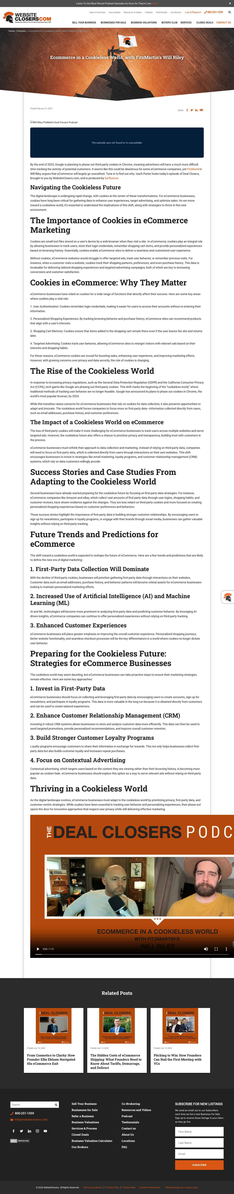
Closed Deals (204, 22)
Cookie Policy (129, 1187)
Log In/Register (193, 12)
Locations (128, 1141)
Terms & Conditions (92, 1187)
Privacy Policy (112, 1187)
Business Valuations (144, 22)
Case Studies (115, 12)
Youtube (45, 1131)
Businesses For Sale (113, 22)
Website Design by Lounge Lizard (182, 1187)
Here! (155, 3)
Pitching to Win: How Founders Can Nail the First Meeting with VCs (178, 1059)
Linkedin (29, 1131)
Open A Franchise (97, 12)
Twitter (21, 1131)
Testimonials (161, 12)
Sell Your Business (84, 22)
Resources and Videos (136, 1110)
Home (11, 31)
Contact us (223, 22)
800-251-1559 (215, 12)
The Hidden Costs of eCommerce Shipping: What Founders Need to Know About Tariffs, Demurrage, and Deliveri (116, 1061)
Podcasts (21, 31)
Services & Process (84, 1128)
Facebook (13, 1131)
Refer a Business (83, 1116)
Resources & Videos (133, 12)
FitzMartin (193, 169)
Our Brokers (175, 12)
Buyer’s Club (169, 22)
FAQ (124, 1147)
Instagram (37, 1131)
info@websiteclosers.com (30, 1119)
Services (186, 22)
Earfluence (111, 178)
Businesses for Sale (85, 1110)
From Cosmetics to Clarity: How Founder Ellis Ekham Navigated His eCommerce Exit (51, 1059)
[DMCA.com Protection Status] (20, 1140)
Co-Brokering (131, 1104)
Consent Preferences (149, 1187)
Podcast (148, 12)
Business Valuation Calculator (92, 1141)
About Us (128, 1134)
